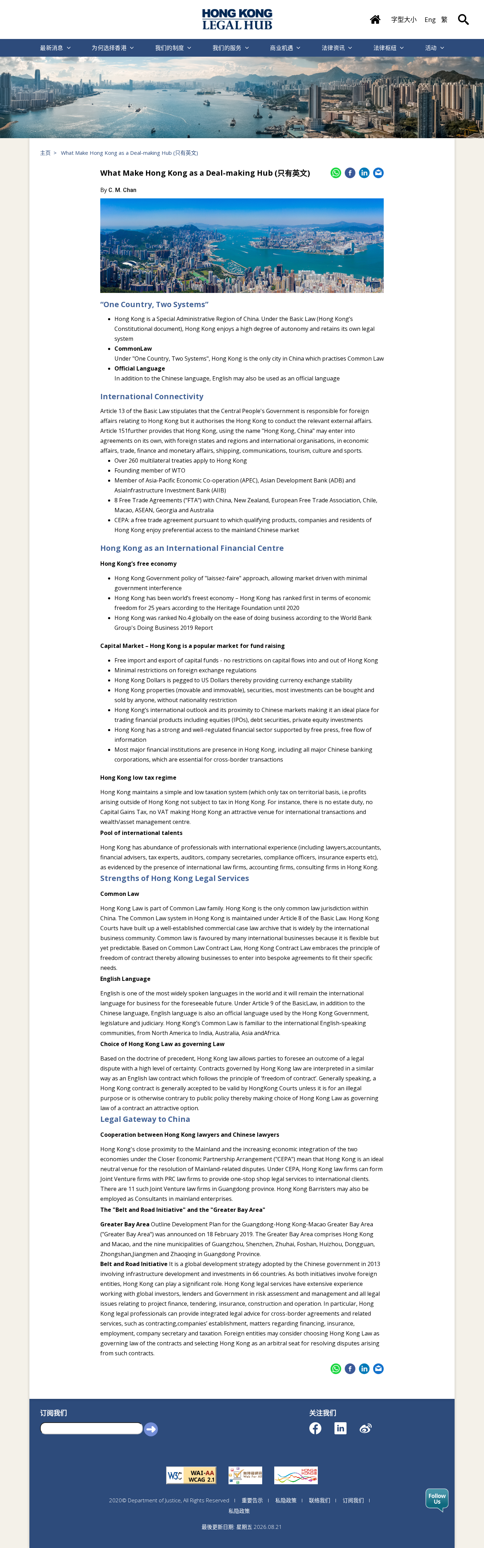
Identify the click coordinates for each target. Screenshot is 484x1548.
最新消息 (51, 48)
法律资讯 (333, 48)
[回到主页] (237, 19)
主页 (45, 152)
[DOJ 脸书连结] (321, 1425)
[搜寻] (463, 14)
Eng (430, 19)
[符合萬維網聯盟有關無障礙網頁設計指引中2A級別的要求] (191, 1466)
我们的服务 (227, 48)
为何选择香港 (109, 48)
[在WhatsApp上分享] (336, 173)
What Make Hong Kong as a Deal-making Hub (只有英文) (129, 152)
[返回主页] (375, 17)
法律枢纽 (384, 48)
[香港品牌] (296, 1466)
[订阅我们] (437, 1500)
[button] (151, 1428)
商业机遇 (281, 48)
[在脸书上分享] (350, 173)
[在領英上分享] (364, 173)
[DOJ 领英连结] (346, 1425)
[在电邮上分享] (378, 173)
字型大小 (404, 19)
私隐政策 (286, 1500)
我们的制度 (169, 48)
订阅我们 (353, 1500)
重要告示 (252, 1500)
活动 (431, 48)
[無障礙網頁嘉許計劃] (245, 1466)
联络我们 (319, 1500)
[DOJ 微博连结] (372, 1425)
